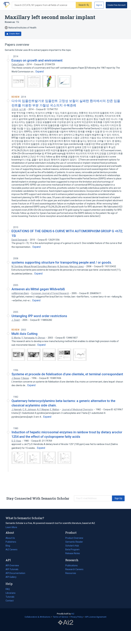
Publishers (11, 542)
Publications (71, 565)
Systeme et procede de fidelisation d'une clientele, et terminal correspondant (67, 374)
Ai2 (72, 613)
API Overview (12, 565)
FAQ (8, 589)
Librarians (10, 593)
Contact (10, 600)
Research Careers (74, 569)
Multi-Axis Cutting (25, 334)
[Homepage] (6, 5)
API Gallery (11, 577)
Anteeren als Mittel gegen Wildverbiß (38, 289)
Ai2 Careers (11, 549)
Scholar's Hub (72, 545)
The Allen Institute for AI (65, 623)
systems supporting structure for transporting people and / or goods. (62, 262)
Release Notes (72, 553)
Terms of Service (60, 617)
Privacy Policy (76, 617)
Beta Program (72, 549)
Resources (70, 573)
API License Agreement (95, 617)
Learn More (11, 527)
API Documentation (15, 573)
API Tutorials (12, 569)
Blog (9, 546)
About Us (10, 538)
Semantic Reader (74, 542)
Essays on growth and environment (37, 60)
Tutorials (10, 597)
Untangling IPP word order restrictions (39, 316)
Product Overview (74, 538)
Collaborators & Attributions (37, 617)
